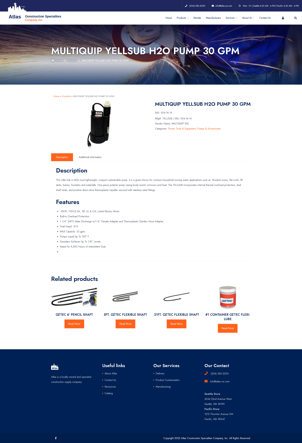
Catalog (109, 393)
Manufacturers (213, 18)
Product (72, 60)
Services (230, 18)
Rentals (197, 18)
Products (66, 96)
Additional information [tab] (90, 157)
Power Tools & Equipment (182, 128)
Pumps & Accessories (209, 128)
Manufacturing (163, 386)
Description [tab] (62, 157)
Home (168, 18)
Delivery (160, 373)
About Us (247, 18)
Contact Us (265, 18)
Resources (110, 386)
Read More (74, 324)
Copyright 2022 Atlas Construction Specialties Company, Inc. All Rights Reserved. (207, 438)
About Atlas (111, 373)
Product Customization (167, 380)
